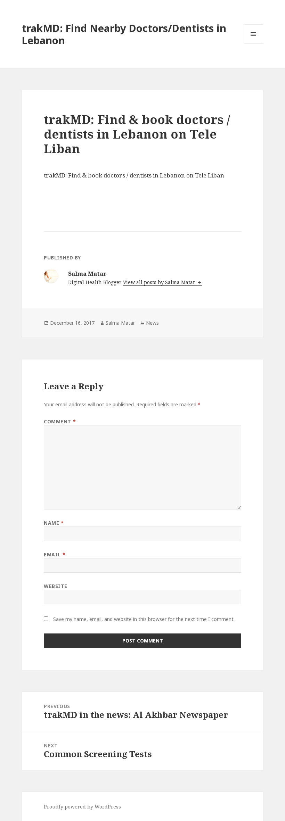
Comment (60, 421)
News (152, 323)
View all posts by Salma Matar (160, 282)
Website (55, 586)
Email (54, 554)
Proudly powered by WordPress (82, 806)
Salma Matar (120, 323)
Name (54, 523)
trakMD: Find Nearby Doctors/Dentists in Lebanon (124, 34)
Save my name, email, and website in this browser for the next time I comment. (144, 619)
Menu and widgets (253, 43)
